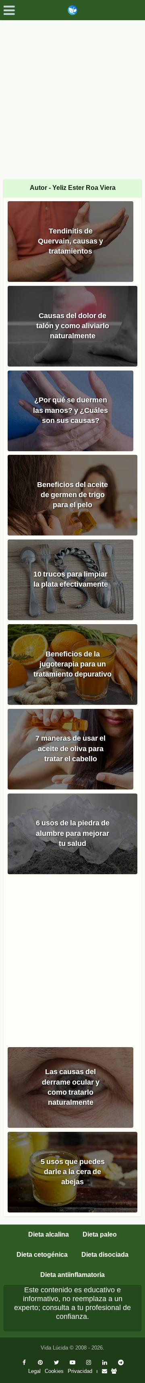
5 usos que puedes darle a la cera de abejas (73, 1172)
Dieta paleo (100, 1234)
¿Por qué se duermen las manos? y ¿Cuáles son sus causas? (70, 410)
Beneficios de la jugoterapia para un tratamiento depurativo (72, 664)
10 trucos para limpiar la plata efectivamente (70, 579)
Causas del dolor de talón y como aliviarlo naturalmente (72, 326)
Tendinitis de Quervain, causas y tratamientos (70, 241)
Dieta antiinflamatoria (72, 1274)
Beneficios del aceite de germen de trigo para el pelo (72, 495)
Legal (34, 1371)
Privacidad (80, 1371)
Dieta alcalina (48, 1234)
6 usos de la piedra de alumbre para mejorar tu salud (73, 833)
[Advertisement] (72, 96)
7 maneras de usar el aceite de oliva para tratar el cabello (70, 748)
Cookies (54, 1371)
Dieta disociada (104, 1254)
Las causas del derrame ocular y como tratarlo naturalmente (70, 1087)
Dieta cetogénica (42, 1254)
